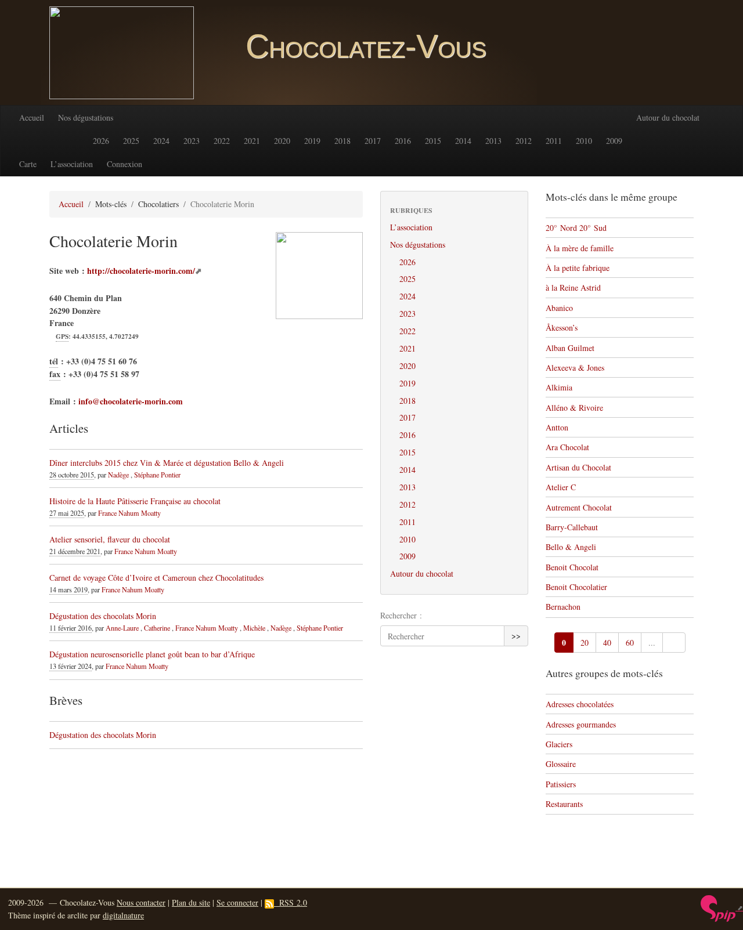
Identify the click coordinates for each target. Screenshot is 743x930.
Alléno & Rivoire (574, 407)
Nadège (118, 474)
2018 (342, 140)
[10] (674, 642)
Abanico (559, 307)
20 (584, 642)
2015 (433, 140)
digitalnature (123, 915)
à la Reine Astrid (573, 287)
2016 (403, 140)
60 (630, 642)
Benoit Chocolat (572, 567)
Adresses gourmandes (581, 724)
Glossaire (561, 763)
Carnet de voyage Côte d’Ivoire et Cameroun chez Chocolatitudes (156, 577)
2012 (523, 140)
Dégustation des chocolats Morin (102, 615)
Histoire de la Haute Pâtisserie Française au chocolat (135, 500)
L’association (72, 163)
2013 (493, 140)
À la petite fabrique (577, 267)
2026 (101, 140)
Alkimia (559, 387)
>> (516, 635)
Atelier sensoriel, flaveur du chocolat (109, 539)
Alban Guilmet (570, 347)
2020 (282, 140)
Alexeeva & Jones (575, 367)
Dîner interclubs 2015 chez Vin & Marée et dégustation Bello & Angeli (166, 462)
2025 (131, 140)
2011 (554, 140)
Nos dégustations (85, 117)
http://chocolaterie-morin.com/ (141, 271)
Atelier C (561, 487)
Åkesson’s (562, 327)
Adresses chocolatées (580, 704)
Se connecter (237, 902)
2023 (191, 140)
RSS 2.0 (290, 902)
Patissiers (561, 784)
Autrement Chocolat (579, 507)
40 (607, 642)
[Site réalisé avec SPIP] (722, 907)
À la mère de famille (580, 248)
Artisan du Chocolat (578, 467)
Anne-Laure (122, 627)
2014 (463, 140)
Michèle (254, 627)
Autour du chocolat (667, 117)
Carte (28, 163)
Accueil (31, 117)
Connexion (124, 163)
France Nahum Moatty (129, 513)
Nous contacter (141, 902)
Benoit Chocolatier (576, 586)
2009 (614, 140)
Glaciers (559, 744)
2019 (312, 140)
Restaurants (564, 803)
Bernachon (563, 606)
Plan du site (191, 902)
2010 (584, 140)
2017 (373, 140)
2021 (252, 140)
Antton (557, 427)
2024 (161, 140)
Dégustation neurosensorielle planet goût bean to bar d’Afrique (152, 654)
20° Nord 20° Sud (576, 227)
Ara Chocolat (567, 447)
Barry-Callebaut (572, 527)
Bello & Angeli (571, 546)
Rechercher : (401, 615)
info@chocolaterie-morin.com (130, 401)
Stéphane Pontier (157, 474)
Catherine (157, 627)
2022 (222, 140)
